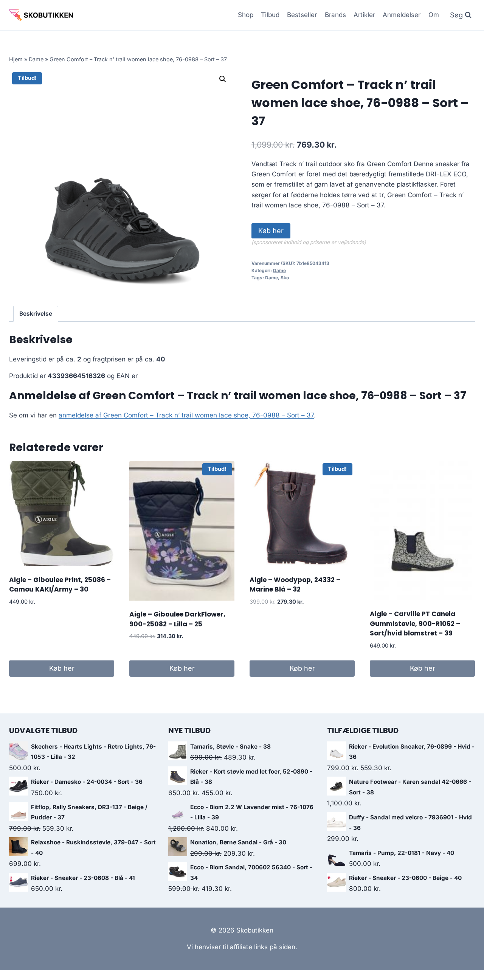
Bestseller (302, 15)
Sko (285, 277)
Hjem (16, 59)
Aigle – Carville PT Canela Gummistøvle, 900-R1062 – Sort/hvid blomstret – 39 (415, 623)
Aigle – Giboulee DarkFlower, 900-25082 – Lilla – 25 (177, 619)
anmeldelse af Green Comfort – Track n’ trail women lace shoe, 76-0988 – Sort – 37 (186, 415)
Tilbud (270, 15)
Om (433, 15)
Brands (335, 15)
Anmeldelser (401, 15)
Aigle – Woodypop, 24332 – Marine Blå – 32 (295, 584)
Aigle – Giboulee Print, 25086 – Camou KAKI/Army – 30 (60, 584)
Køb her (271, 231)
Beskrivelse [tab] (35, 313)
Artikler (364, 15)
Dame (36, 59)
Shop (245, 15)
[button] (223, 79)
